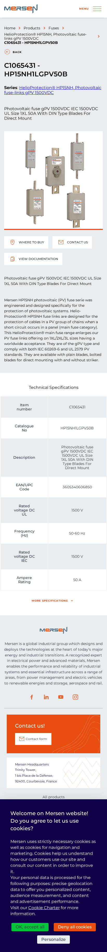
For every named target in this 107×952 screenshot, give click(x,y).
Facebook (31, 697)
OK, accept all (30, 926)
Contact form (36, 739)
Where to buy (31, 242)
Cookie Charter (44, 907)
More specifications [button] (50, 600)
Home (9, 28)
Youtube (61, 697)
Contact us (77, 242)
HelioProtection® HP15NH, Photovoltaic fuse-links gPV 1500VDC (45, 36)
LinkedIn (46, 697)
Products (32, 28)
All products (54, 797)
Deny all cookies (75, 926)
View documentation (38, 259)
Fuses (54, 28)
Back (17, 52)
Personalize (53, 939)
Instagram (75, 697)
